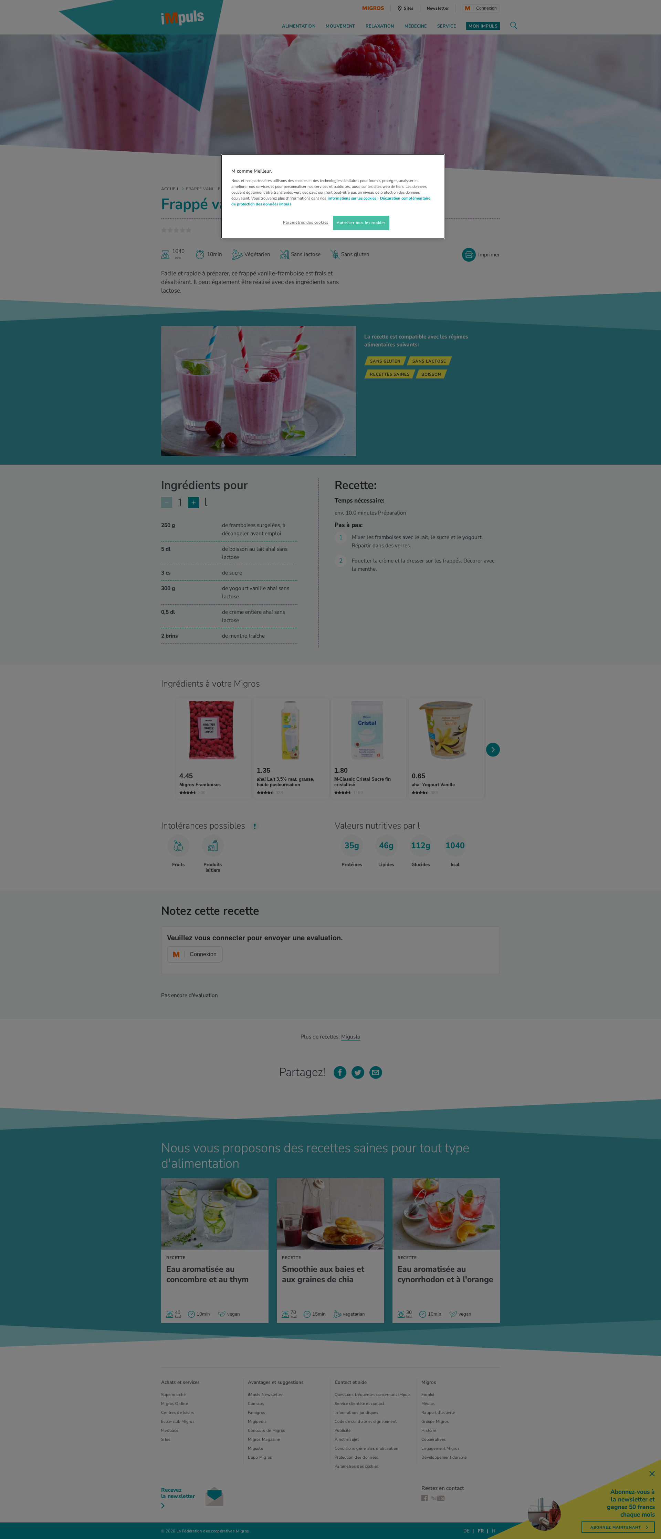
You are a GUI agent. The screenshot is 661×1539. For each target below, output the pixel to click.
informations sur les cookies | (353, 198)
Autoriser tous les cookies (361, 222)
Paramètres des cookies (305, 222)
